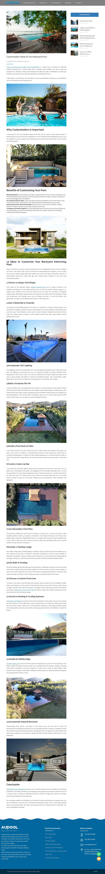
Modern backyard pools (38, 287)
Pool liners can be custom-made (24, 590)
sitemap (96, 871)
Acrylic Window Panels (52, 858)
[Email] (99, 859)
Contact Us (78, 3)
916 (86, 48)
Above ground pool (29, 3)
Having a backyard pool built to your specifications (23, 67)
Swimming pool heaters (13, 601)
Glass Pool (48, 854)
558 (86, 56)
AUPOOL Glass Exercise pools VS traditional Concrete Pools (86, 46)
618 (86, 32)
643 (87, 23)
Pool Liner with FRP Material (54, 847)
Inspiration (68, 3)
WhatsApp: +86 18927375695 (99, 854)
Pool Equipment (56, 3)
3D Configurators (50, 834)
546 (87, 40)
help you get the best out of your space (43, 195)
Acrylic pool (43, 3)
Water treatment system (53, 844)
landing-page (35, 871)
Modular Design (50, 841)
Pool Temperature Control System (56, 851)
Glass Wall (48, 837)
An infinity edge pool (12, 663)
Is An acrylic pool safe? (86, 21)
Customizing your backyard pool (16, 789)
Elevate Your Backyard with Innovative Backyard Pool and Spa (87, 38)
